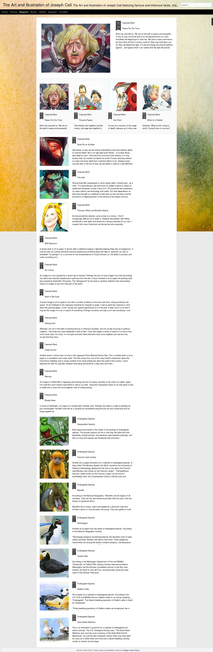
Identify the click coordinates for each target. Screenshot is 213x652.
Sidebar (42, 11)
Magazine (23, 11)
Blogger (126, 650)
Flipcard (13, 11)
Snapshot (52, 11)
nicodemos (110, 650)
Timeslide (63, 11)
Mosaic (33, 11)
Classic (4, 11)
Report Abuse (135, 650)
